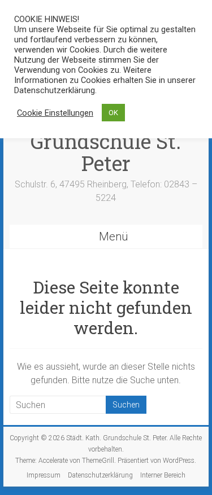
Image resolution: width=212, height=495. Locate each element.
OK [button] (113, 112)
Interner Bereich (162, 475)
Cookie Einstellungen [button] (55, 113)
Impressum (43, 475)
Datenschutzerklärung (100, 475)
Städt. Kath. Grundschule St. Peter (106, 141)
